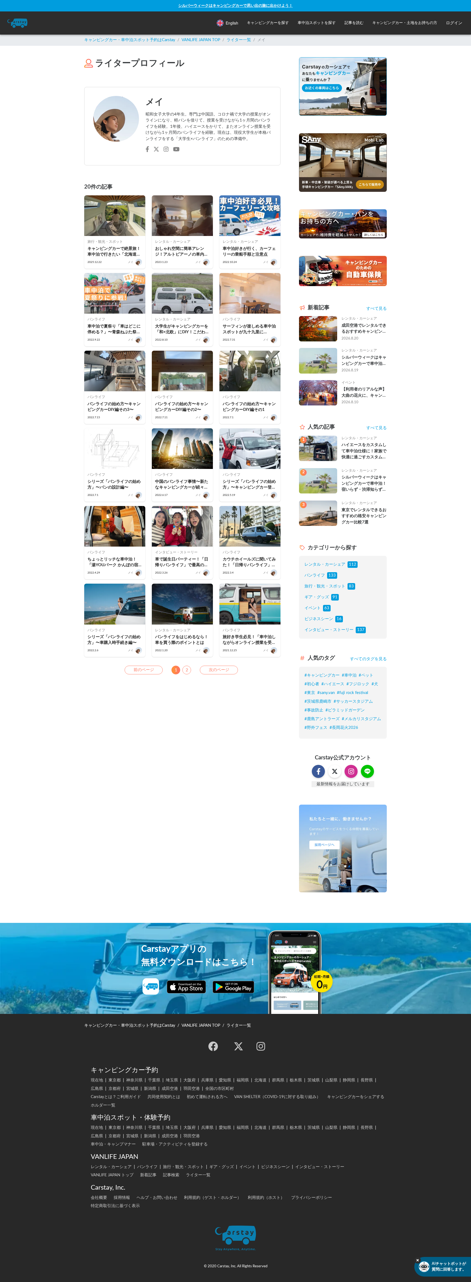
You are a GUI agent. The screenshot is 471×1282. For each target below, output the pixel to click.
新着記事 (148, 1175)
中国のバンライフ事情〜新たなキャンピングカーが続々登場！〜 (181, 485)
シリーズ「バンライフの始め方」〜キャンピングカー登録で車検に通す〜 (249, 485)
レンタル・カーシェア (324, 564)
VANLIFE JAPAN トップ (112, 1175)
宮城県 (132, 1089)
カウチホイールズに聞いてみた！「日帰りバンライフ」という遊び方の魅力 (249, 562)
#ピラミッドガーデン (345, 710)
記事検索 (171, 1175)
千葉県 (154, 1080)
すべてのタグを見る (368, 659)
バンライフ (314, 575)
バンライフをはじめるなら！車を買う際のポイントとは (181, 640)
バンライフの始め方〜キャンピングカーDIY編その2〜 (181, 407)
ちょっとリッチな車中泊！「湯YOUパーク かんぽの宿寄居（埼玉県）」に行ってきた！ (114, 562)
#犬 (375, 684)
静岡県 (349, 1080)
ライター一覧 (239, 40)
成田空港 (170, 1089)
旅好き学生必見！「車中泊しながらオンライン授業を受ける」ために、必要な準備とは (249, 640)
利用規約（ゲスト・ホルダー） (212, 1198)
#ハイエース (332, 684)
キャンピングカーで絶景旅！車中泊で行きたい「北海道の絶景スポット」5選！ (114, 252)
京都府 (114, 1089)
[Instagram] (260, 1046)
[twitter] (238, 1046)
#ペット (366, 675)
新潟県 (150, 1089)
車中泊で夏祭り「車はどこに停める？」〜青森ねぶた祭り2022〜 (114, 329)
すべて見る (376, 309)
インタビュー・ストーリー (329, 630)
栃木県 (296, 1080)
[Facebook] (213, 1046)
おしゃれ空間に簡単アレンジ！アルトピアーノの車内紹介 (181, 252)
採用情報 (122, 1198)
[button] (268, 23)
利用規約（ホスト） (266, 1198)
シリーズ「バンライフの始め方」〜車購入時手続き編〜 (114, 640)
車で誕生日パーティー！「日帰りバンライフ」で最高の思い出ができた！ (181, 562)
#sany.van (326, 693)
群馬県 (278, 1080)
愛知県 (225, 1080)
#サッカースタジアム (353, 701)
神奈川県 (134, 1080)
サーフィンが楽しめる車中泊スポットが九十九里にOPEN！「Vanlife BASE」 (249, 329)
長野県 (367, 1080)
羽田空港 (191, 1089)
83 (351, 586)
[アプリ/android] (233, 986)
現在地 (97, 1080)
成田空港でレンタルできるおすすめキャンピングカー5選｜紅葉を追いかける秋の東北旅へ (364, 329)
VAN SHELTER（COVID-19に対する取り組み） (277, 1097)
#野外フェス (315, 728)
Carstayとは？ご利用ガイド (116, 1097)
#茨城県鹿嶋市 (317, 701)
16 (339, 619)
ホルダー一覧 (103, 1105)
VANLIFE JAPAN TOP (201, 40)
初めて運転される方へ (207, 1097)
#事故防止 (313, 710)
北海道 (260, 1080)
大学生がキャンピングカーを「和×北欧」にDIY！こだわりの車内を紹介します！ (182, 329)
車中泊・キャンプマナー (113, 1144)
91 (335, 597)
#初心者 (311, 684)
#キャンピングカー (322, 675)
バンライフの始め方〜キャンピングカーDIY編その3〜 (114, 407)
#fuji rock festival (352, 693)
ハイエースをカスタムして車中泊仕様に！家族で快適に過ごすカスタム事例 (364, 451)
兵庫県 (207, 1080)
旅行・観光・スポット (324, 586)
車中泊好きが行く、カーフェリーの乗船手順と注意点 (249, 251)
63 (326, 608)
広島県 (97, 1089)
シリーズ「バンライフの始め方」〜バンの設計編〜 (114, 484)
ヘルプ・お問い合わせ (157, 1198)
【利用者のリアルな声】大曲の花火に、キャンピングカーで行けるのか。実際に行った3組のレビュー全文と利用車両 (364, 393)
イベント (312, 608)
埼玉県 (172, 1080)
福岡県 (243, 1080)
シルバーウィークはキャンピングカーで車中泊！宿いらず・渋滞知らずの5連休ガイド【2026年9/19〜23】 (364, 361)
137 (360, 630)
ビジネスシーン (318, 619)
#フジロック (357, 684)
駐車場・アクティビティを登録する (175, 1144)
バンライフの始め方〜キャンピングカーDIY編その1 (249, 407)
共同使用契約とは (163, 1097)
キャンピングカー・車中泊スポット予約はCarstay (129, 40)
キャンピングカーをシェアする (355, 1097)
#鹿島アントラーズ (322, 719)
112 (352, 564)
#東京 (309, 693)
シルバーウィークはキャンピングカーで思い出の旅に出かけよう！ (235, 6)
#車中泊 (349, 675)
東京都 (114, 1080)
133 (332, 575)
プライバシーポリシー (311, 1198)
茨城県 (313, 1080)
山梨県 (331, 1080)
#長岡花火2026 (344, 728)
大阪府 (189, 1080)
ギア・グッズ (316, 597)
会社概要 (99, 1198)
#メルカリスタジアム (361, 719)
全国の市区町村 (219, 1089)
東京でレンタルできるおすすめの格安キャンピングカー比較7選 (364, 516)
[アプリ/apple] (186, 986)
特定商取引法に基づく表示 (115, 1206)
